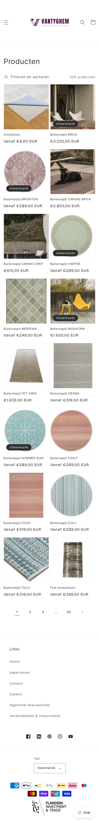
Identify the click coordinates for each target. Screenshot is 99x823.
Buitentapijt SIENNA (65, 393)
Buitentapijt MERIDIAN (20, 328)
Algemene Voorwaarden (30, 705)
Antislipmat (12, 134)
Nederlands (47, 768)
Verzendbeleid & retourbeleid (35, 716)
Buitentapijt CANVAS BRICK (70, 199)
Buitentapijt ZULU (63, 523)
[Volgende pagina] (82, 612)
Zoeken (16, 694)
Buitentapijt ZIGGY (64, 458)
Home (14, 662)
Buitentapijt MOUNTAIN (67, 328)
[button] (6, 22)
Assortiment (20, 673)
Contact (16, 683)
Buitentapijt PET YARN (20, 393)
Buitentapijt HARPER (65, 264)
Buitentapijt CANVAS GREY (23, 264)
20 (69, 612)
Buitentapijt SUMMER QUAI (24, 458)
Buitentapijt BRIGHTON (21, 199)
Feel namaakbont (63, 587)
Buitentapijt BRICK (64, 134)
